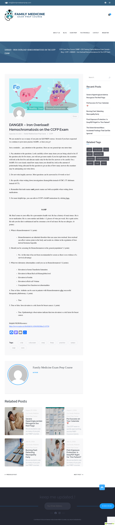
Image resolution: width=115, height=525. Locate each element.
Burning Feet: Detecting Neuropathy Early (32, 453)
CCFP (51, 134)
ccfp (21, 343)
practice (62, 343)
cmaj (43, 343)
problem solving (102, 159)
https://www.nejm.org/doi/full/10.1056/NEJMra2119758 (29, 326)
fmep (52, 343)
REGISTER (105, 33)
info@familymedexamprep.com (20, 3)
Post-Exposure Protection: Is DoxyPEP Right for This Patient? (74, 453)
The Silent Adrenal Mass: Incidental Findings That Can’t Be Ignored (98, 130)
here (67, 198)
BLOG (65, 33)
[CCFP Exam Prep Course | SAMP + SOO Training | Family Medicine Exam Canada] (27, 15)
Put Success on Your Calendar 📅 (73, 421)
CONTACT (96, 33)
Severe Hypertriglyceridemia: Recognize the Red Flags (35, 422)
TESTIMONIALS (85, 33)
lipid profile (98, 154)
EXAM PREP (73, 33)
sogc (13, 348)
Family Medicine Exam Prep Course (34, 134)
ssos (22, 348)
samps (73, 343)
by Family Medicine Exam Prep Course (32, 414)
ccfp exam (32, 343)
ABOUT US (56, 33)
